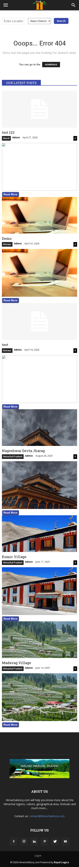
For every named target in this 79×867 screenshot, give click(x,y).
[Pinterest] (45, 841)
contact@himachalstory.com (47, 816)
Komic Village (14, 556)
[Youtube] (65, 841)
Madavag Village (16, 662)
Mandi (6, 138)
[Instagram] (24, 841)
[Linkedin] (34, 841)
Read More (10, 194)
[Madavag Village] (39, 639)
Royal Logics (61, 862)
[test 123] (39, 109)
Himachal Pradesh (12, 456)
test (5, 344)
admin (16, 137)
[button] (73, 5)
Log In (38, 855)
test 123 (8, 132)
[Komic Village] (39, 533)
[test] (39, 321)
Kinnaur (7, 244)
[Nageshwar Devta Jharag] (39, 427)
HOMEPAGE (51, 64)
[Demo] (39, 215)
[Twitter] (55, 841)
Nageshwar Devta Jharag (23, 450)
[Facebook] (13, 841)
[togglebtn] (5, 5)
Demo (7, 238)
